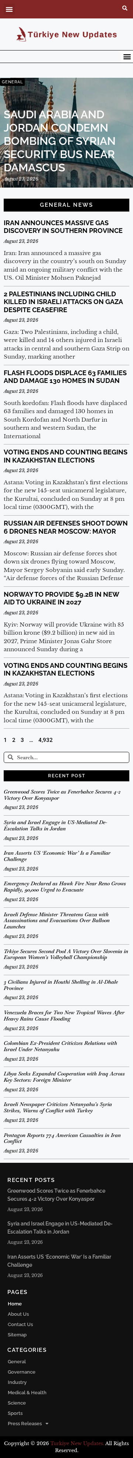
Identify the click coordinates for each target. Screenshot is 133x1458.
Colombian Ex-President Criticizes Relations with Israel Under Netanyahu (60, 1046)
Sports (15, 1413)
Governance (21, 1372)
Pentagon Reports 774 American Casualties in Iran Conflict (62, 1138)
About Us (18, 1314)
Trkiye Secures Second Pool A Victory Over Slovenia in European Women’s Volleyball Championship (66, 954)
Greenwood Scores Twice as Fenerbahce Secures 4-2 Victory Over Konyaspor (62, 794)
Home (15, 1304)
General (17, 1361)
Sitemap (17, 1334)
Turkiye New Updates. (77, 1443)
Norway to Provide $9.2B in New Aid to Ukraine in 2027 (61, 598)
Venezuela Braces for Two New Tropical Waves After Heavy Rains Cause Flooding (64, 1015)
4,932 (45, 740)
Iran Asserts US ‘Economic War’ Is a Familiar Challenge (57, 856)
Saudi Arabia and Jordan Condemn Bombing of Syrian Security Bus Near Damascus (60, 141)
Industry (17, 1382)
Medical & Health (27, 1392)
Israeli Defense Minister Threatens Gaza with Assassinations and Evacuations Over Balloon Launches (57, 920)
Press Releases (25, 1423)
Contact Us (20, 1324)
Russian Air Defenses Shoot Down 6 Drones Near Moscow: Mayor (66, 527)
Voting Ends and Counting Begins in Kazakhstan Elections (65, 456)
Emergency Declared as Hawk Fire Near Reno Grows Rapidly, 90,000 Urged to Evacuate (65, 886)
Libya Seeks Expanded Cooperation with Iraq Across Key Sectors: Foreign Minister (64, 1076)
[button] (9, 9)
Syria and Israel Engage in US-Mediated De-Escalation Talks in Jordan (55, 825)
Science (17, 1403)
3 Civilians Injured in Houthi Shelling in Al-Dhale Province (61, 985)
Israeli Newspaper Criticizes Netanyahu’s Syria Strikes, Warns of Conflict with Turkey (58, 1107)
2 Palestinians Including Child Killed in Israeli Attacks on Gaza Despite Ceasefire (63, 302)
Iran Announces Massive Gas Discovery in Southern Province (63, 227)
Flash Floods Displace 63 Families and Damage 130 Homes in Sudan (65, 377)
